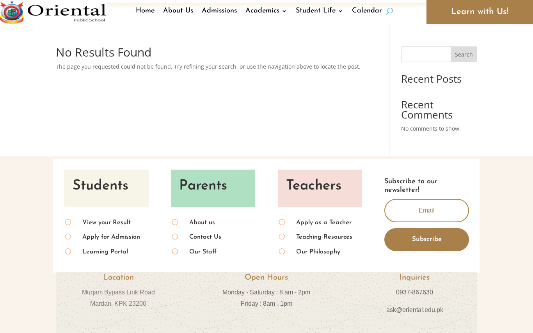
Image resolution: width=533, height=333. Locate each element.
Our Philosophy (318, 252)
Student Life (316, 10)
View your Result (106, 223)
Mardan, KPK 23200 (118, 303)
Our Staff (203, 252)
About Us (178, 10)
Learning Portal (105, 252)
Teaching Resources (324, 237)
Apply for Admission (111, 237)
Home (145, 10)
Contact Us (205, 237)
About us (202, 223)
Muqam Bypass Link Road (118, 292)
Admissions (219, 10)
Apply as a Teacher (324, 223)
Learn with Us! (479, 11)
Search (464, 54)
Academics (262, 10)
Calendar (367, 10)
